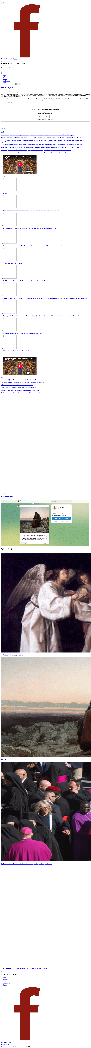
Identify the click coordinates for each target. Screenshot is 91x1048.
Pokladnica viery (6, 81)
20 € (9, 67)
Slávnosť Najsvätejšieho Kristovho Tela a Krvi (16, 351)
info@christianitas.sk (5, 1044)
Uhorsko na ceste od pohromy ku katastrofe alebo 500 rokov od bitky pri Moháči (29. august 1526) (30, 228)
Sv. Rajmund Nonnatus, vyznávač (12, 263)
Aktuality (2, 132)
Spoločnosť (5, 77)
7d (9, 176)
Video (4, 82)
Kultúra (4, 80)
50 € (13, 67)
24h (7, 176)
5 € (2, 67)
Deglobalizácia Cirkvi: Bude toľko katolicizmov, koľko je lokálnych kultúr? (24, 280)
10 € (6, 67)
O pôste (5, 193)
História (5, 79)
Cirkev (4, 76)
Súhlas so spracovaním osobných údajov (23, 1046)
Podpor (9, 1042)
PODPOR (12, 58)
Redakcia (5, 985)
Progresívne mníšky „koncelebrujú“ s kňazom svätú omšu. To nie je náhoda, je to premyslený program (31, 210)
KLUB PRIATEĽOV (5, 58)
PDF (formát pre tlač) (6, 123)
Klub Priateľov (4, 1042)
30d (11, 176)
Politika (4, 75)
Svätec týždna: (4, 494)
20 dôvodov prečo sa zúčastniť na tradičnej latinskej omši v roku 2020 (22, 333)
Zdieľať (2, 131)
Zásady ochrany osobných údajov (8, 1046)
